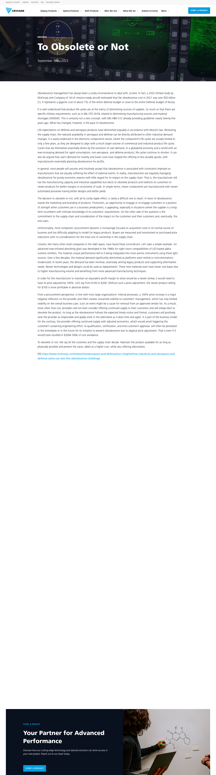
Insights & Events (13, 2)
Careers (25, 2)
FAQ (42, 2)
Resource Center (53, 2)
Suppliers (34, 2)
